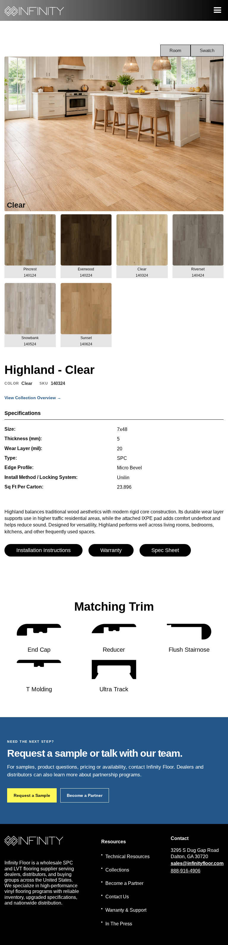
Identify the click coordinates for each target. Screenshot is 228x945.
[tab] (175, 51)
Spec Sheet (165, 550)
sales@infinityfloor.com (197, 863)
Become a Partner (84, 795)
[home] (34, 10)
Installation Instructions (43, 550)
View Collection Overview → (32, 397)
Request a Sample (32, 795)
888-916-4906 (185, 870)
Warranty (111, 550)
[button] (218, 10)
